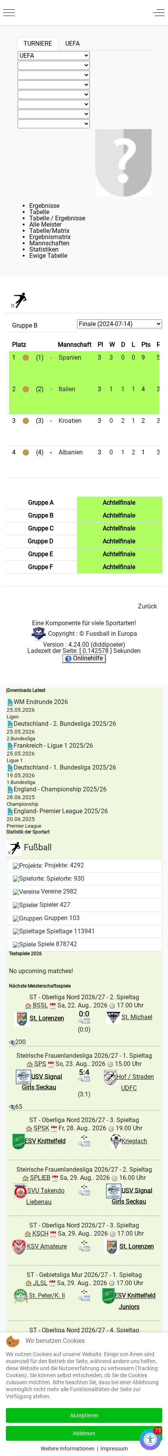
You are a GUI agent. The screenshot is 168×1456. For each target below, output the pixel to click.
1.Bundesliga (21, 782)
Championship (22, 804)
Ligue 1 (15, 760)
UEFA (72, 43)
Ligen (13, 717)
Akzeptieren (84, 1415)
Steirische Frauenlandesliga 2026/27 (67, 1055)
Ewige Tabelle (48, 255)
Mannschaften (49, 243)
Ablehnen (84, 1433)
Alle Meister (45, 224)
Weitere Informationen (68, 1448)
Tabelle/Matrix (49, 230)
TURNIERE (37, 43)
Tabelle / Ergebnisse (57, 218)
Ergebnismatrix (50, 237)
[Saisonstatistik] (87, 1020)
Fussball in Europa (111, 633)
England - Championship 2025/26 (60, 789)
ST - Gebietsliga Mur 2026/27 (67, 1275)
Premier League (24, 826)
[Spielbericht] (81, 1020)
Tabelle (39, 212)
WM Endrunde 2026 (41, 702)
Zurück (147, 606)
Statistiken (44, 249)
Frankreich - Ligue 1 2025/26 (53, 745)
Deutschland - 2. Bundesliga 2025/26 (65, 723)
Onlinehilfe (87, 658)
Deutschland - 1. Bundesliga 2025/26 (65, 767)
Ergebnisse (44, 205)
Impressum (114, 1448)
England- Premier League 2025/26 (61, 811)
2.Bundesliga (21, 738)
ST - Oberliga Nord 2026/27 (67, 997)
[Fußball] (19, 299)
